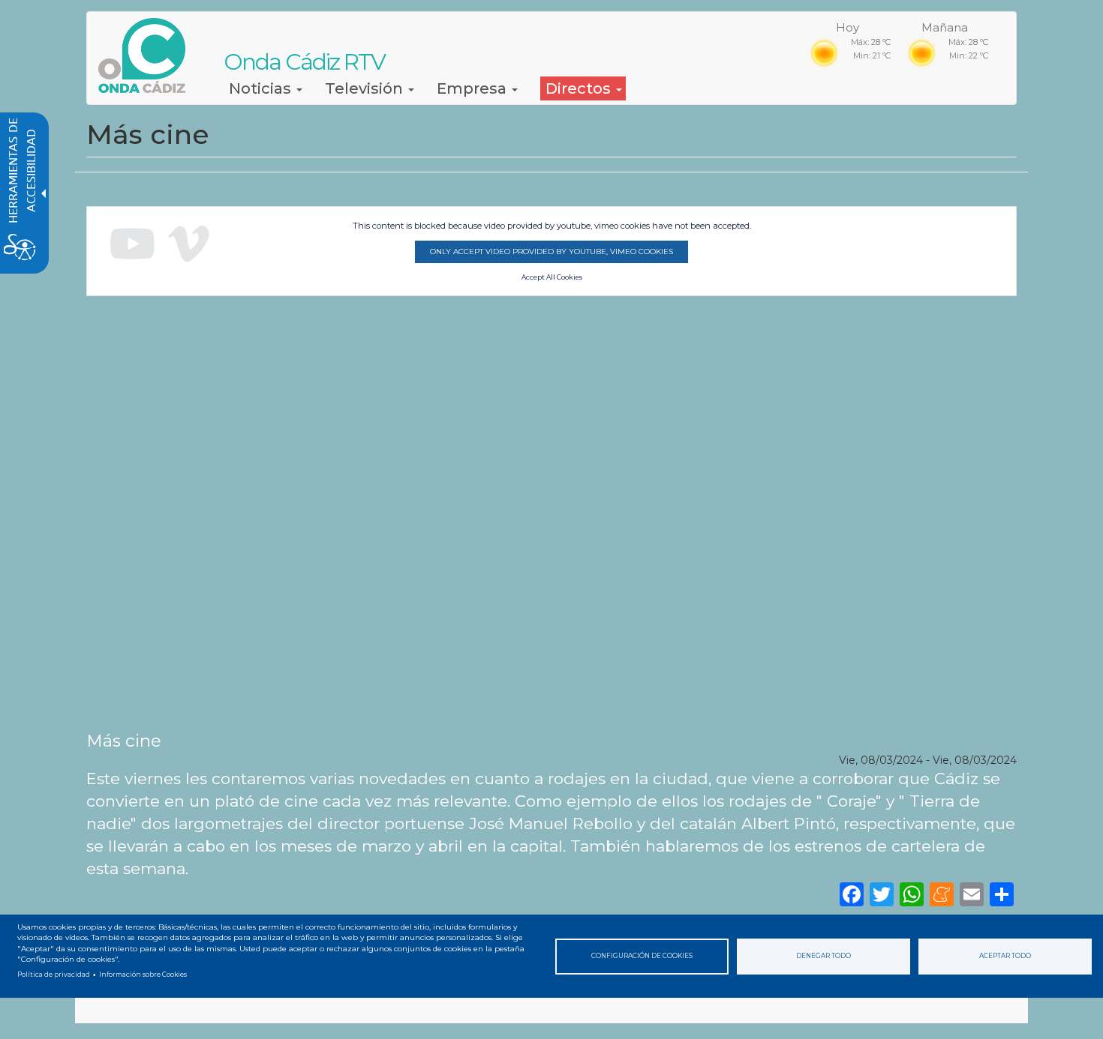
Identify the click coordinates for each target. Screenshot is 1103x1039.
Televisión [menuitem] (366, 88)
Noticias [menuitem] (262, 88)
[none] (1002, 893)
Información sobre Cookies (143, 974)
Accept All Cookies (551, 277)
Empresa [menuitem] (473, 88)
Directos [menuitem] (580, 88)
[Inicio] (147, 55)
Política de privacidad (53, 974)
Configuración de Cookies (642, 956)
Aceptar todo (1005, 956)
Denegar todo (823, 956)
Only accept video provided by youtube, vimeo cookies (551, 251)
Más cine (123, 740)
